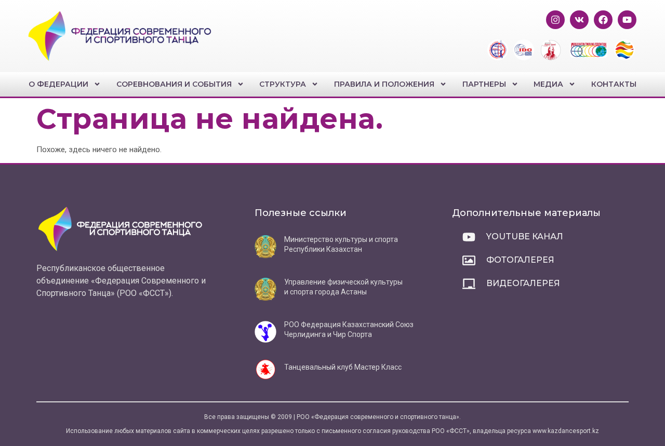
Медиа (548, 84)
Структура (282, 84)
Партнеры (484, 84)
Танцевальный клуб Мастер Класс (343, 367)
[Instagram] (555, 19)
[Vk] (579, 19)
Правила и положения (384, 84)
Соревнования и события (174, 84)
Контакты (613, 84)
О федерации (58, 84)
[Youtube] (627, 19)
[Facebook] (603, 19)
